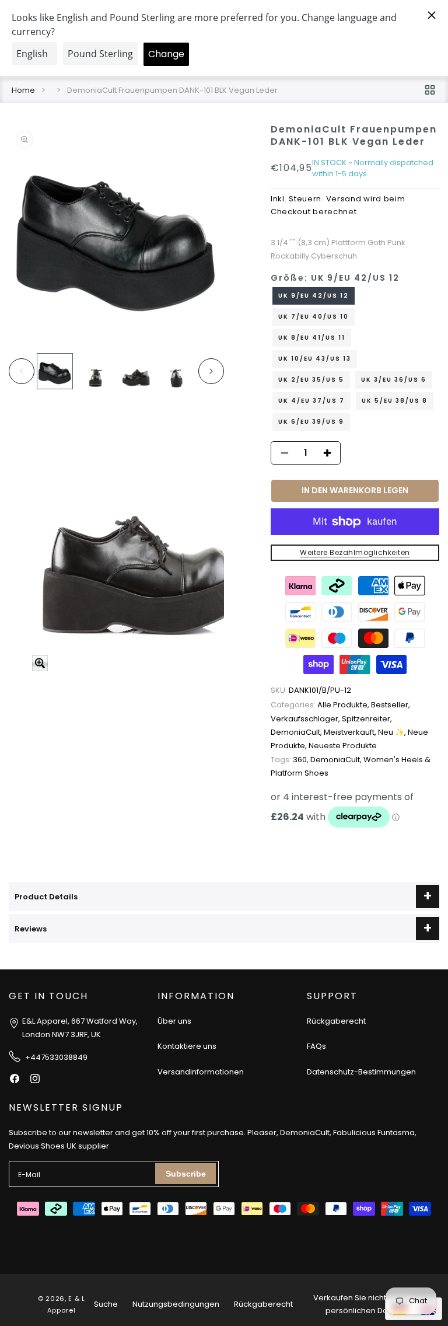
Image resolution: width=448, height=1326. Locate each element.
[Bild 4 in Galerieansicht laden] (176, 371)
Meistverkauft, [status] (351, 732)
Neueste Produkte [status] (343, 745)
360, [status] (290, 759)
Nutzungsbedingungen (175, 1304)
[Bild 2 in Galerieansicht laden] (95, 371)
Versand (344, 198)
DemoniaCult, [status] (297, 732)
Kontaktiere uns (187, 1046)
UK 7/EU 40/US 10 (313, 316)
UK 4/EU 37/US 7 (311, 400)
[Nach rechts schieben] (211, 371)
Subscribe (186, 1173)
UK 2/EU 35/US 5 (311, 379)
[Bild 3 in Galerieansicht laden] (136, 371)
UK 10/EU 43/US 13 (314, 358)
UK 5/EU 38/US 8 (395, 400)
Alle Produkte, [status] (321, 704)
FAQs (316, 1046)
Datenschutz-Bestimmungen (361, 1071)
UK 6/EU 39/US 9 (311, 421)
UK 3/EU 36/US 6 (393, 379)
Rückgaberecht (336, 1021)
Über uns (174, 1021)
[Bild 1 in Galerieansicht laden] (54, 371)
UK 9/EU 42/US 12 (313, 295)
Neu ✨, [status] (393, 732)
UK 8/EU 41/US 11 (311, 337)
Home (23, 90)
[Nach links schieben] (21, 371)
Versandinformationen (201, 1071)
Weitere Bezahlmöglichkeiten (355, 552)
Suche (106, 1304)
